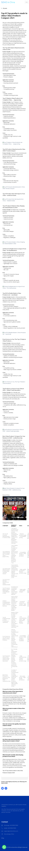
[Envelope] (2, 788)
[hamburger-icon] (26, 2)
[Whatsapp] (6, 788)
